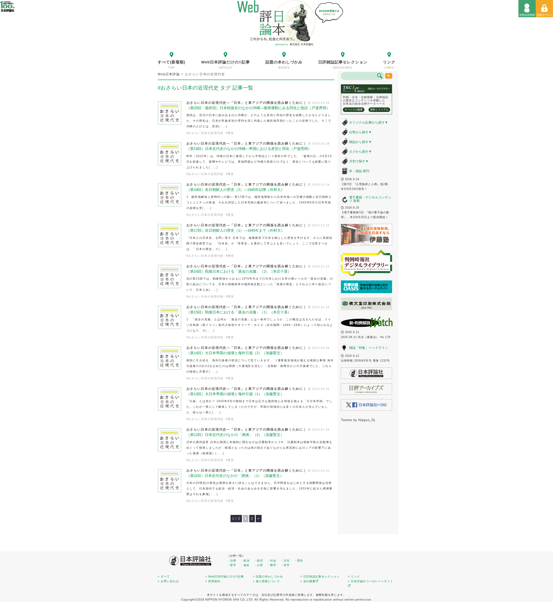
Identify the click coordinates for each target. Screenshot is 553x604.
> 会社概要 (307, 581)
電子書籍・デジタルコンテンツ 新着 (370, 199)
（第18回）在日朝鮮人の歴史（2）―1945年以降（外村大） (235, 190)
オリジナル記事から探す (368, 122)
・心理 (258, 565)
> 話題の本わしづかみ (268, 576)
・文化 (285, 560)
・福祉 (244, 565)
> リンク (354, 576)
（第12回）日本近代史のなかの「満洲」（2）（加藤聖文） (235, 435)
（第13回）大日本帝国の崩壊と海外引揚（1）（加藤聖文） (235, 394)
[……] (223, 126)
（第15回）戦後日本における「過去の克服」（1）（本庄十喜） (238, 312)
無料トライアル (379, 109)
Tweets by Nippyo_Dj (358, 420)
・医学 (231, 565)
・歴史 (298, 560)
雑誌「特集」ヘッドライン (368, 347)
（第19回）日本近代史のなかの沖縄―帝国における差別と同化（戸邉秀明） (248, 149)
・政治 (244, 560)
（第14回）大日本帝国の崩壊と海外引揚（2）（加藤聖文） (235, 353)
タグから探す (360, 151)
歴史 (231, 133)
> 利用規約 (212, 581)
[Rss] (388, 75)
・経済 (258, 560)
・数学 (271, 565)
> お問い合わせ (168, 581)
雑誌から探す (360, 142)
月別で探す (359, 161)
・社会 (271, 560)
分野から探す (360, 132)
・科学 (285, 565)
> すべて (164, 576)
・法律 (231, 560)
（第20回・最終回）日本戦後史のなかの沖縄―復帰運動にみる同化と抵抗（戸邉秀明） (258, 108)
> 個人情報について (266, 581)
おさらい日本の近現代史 (206, 133)
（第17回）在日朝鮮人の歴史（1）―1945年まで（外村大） (235, 230)
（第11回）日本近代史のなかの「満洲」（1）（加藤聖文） (235, 476)
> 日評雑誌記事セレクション (320, 576)
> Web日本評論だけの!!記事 (224, 576)
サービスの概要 (354, 109)
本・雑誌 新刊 (359, 171)
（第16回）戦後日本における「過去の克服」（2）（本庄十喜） (238, 271)
